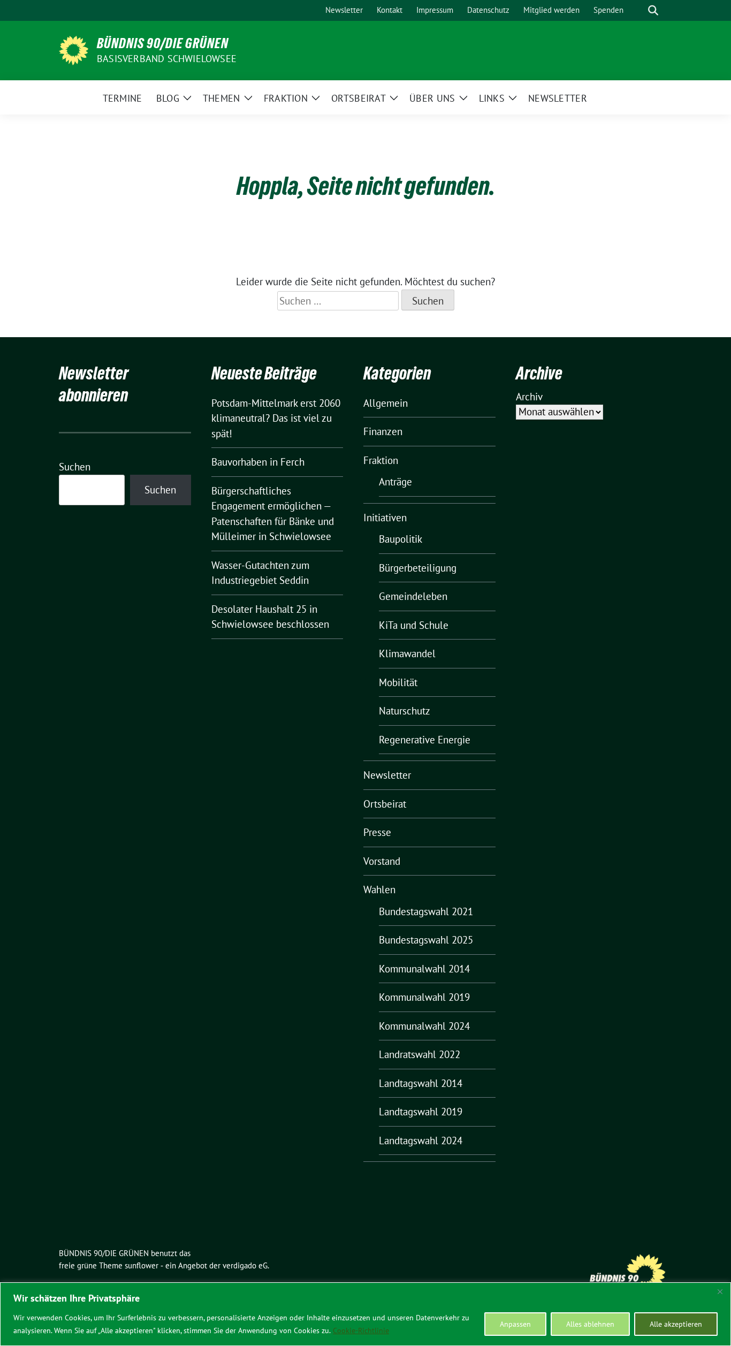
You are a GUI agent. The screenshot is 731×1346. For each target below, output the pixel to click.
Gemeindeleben (413, 596)
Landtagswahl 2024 (420, 1140)
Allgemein (385, 403)
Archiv (529, 396)
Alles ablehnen (590, 1324)
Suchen (74, 466)
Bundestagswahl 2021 (426, 911)
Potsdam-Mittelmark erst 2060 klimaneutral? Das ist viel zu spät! (275, 418)
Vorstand (381, 861)
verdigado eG (245, 1265)
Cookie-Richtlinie (361, 1330)
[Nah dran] (719, 1291)
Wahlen (379, 889)
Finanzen (382, 431)
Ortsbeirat (384, 803)
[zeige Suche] (653, 10)
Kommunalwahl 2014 (424, 968)
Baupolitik (400, 539)
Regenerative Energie (424, 739)
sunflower (141, 1265)
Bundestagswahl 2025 (426, 939)
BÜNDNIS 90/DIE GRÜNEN (163, 43)
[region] (365, 1314)
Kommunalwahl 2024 (424, 1026)
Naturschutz (404, 710)
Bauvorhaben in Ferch (257, 461)
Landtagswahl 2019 (420, 1111)
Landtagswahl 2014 (420, 1083)
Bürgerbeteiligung (417, 567)
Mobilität (398, 682)
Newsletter (387, 775)
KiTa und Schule (413, 625)
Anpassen (515, 1324)
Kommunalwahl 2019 (424, 997)
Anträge (395, 481)
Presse (377, 832)
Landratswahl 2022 (419, 1054)
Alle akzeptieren (676, 1324)
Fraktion (380, 460)
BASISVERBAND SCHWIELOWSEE (167, 58)
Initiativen (385, 517)
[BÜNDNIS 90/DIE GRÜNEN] (73, 49)
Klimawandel (407, 653)
